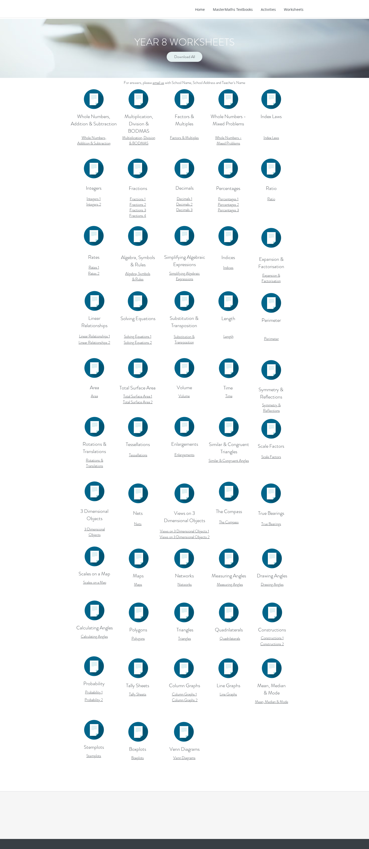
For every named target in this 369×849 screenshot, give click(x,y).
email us (158, 82)
